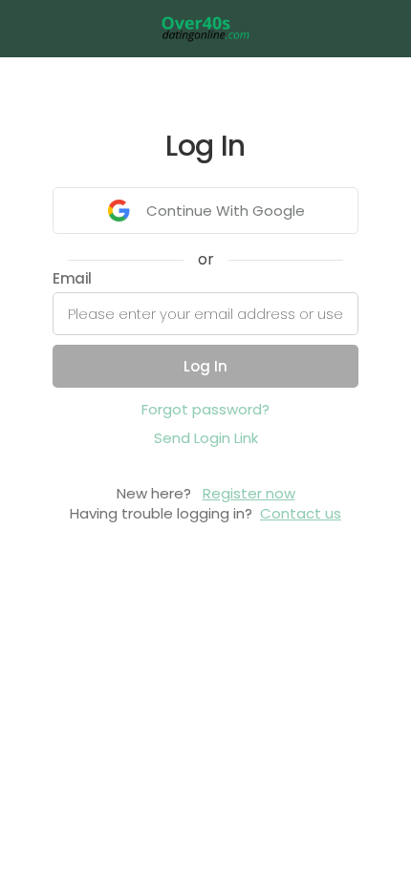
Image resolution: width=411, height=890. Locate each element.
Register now (249, 493)
